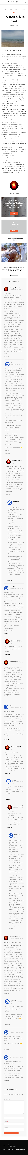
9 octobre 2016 (14, 25)
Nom (5, 1116)
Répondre (6, 356)
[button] (10, 275)
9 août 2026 (14, 273)
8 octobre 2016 (14, 210)
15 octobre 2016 (14, 227)
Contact (3, 1149)
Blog (11, 9)
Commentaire (7, 1099)
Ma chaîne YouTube (20, 1149)
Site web (6, 1127)
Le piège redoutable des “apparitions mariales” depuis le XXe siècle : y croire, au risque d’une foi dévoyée (14, 269)
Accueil (5, 9)
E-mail (6, 1121)
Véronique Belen (14, 193)
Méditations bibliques (14, 200)
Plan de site (10, 1149)
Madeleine (13, 363)
